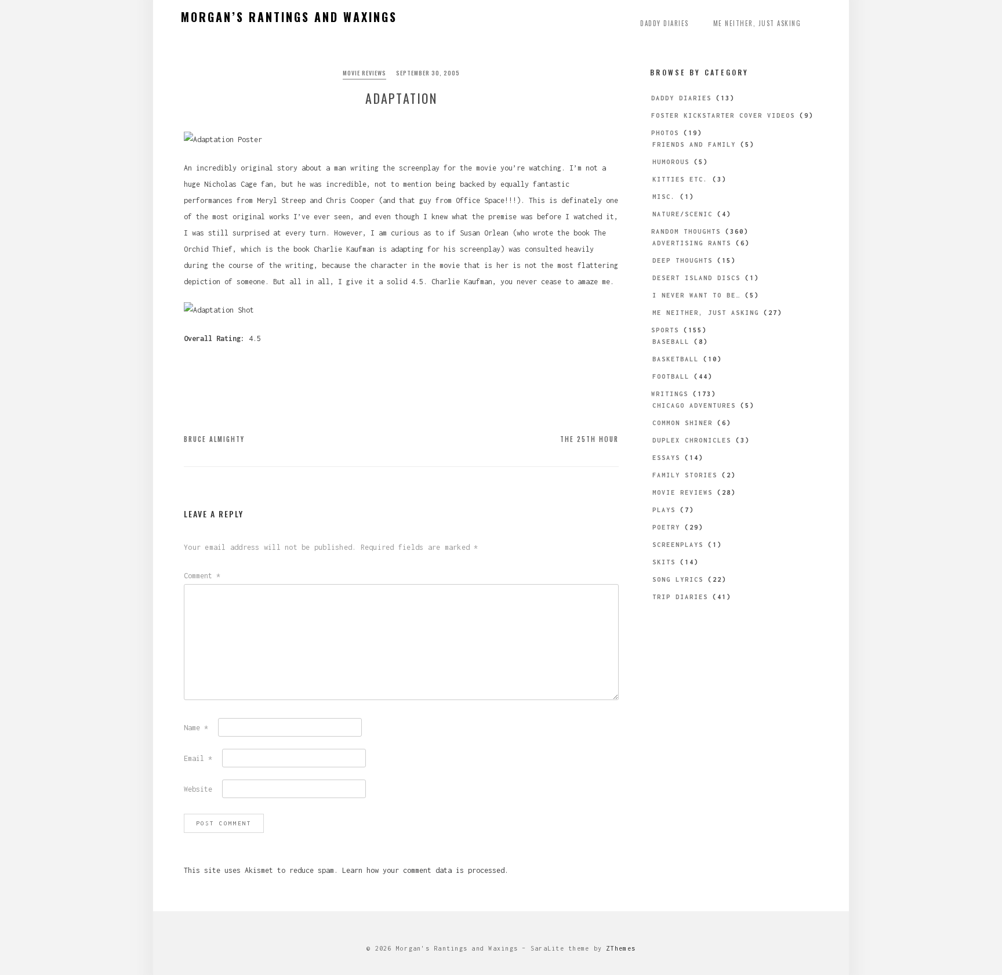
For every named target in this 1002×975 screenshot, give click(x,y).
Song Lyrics (677, 579)
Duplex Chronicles (691, 440)
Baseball (670, 341)
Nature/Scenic (682, 214)
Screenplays (677, 544)
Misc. (664, 196)
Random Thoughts (686, 231)
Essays (666, 457)
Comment (202, 575)
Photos (665, 132)
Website (198, 789)
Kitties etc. (680, 179)
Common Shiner (682, 422)
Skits (664, 562)
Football (670, 376)
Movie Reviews (364, 72)
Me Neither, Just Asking (757, 23)
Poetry (666, 527)
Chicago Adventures (694, 405)
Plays (664, 509)
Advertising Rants (691, 243)
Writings (669, 393)
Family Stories (684, 475)
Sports (665, 330)
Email (198, 758)
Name (196, 727)
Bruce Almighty (214, 439)
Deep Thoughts (682, 260)
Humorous (670, 161)
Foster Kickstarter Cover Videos (723, 115)
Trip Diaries (680, 596)
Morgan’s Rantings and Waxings (289, 17)
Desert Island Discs (696, 277)
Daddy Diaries (664, 23)
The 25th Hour (589, 439)
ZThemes (621, 948)
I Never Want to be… (696, 295)
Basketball (675, 359)
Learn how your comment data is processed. (425, 870)
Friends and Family (694, 144)
